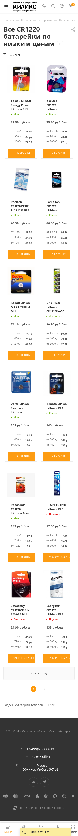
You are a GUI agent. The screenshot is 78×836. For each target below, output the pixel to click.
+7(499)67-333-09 (40, 749)
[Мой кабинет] (62, 7)
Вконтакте (33, 782)
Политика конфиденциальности (42, 807)
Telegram (44, 782)
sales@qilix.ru (42, 757)
